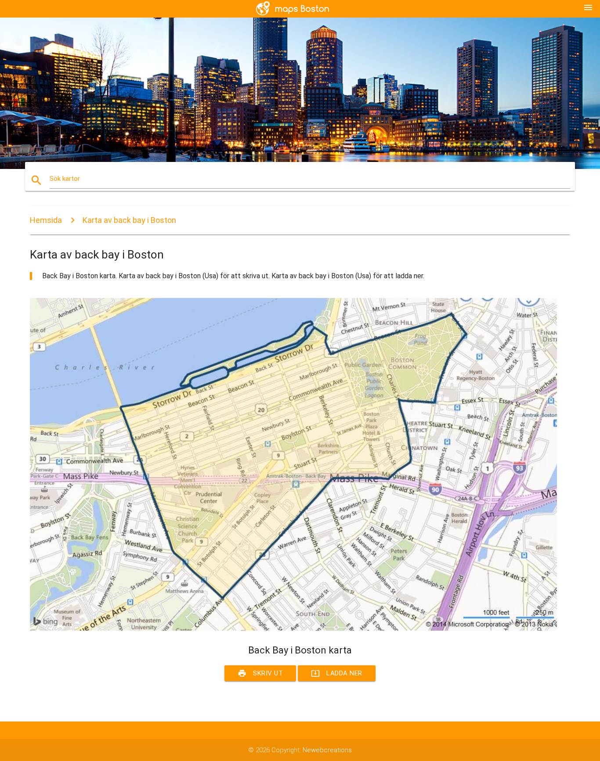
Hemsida (46, 220)
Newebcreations (327, 750)
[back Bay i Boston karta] (293, 628)
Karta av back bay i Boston (129, 220)
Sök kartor (65, 179)
